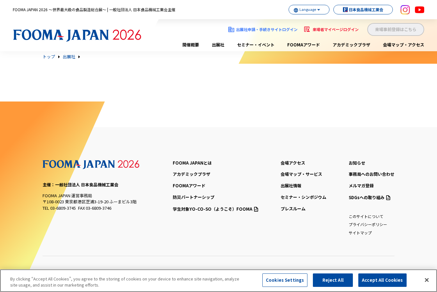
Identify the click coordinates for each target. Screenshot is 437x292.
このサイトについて (366, 216)
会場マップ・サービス (301, 174)
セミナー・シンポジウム (303, 197)
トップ (49, 56)
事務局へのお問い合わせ (371, 174)
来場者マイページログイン (336, 29)
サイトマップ (360, 232)
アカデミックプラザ (351, 45)
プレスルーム (293, 209)
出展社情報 (291, 185)
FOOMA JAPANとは (192, 163)
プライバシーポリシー (368, 224)
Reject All (333, 280)
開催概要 (190, 45)
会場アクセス (293, 163)
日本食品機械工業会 (366, 9)
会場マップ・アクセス (403, 45)
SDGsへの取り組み (367, 197)
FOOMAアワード (303, 45)
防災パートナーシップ (193, 197)
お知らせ (357, 163)
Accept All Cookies (382, 280)
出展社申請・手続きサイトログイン (267, 29)
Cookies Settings (285, 280)
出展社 (218, 45)
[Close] (427, 280)
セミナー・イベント (255, 45)
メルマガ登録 (361, 185)
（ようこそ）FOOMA (212, 209)
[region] (218, 280)
